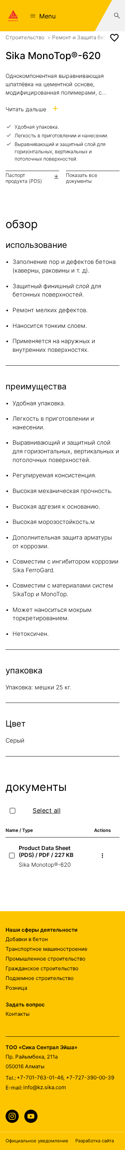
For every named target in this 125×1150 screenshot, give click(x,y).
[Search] (117, 15)
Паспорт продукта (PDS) (24, 178)
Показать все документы (81, 178)
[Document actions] (102, 855)
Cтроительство (26, 37)
